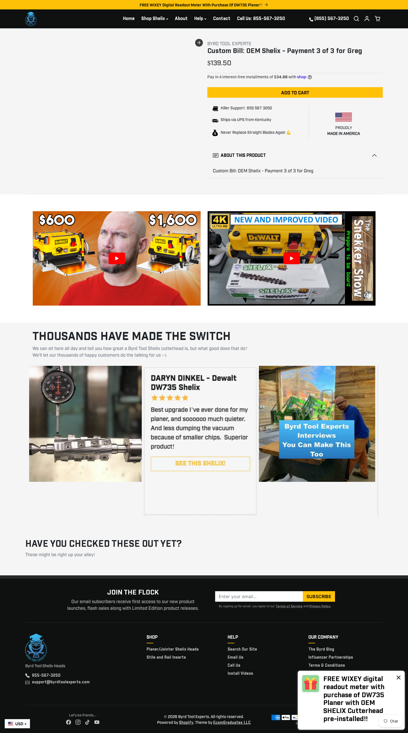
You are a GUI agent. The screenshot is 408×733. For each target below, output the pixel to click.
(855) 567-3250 (331, 19)
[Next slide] (199, 43)
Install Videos (240, 673)
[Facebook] (68, 722)
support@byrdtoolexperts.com (61, 682)
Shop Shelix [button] (153, 19)
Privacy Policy (320, 606)
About (181, 19)
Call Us (234, 665)
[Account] (367, 18)
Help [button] (198, 19)
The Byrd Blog (321, 649)
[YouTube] (97, 722)
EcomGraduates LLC (232, 722)
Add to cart (295, 92)
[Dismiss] (398, 677)
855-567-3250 (46, 675)
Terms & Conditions (326, 665)
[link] (351, 700)
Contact (221, 19)
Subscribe (318, 596)
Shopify (186, 722)
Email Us (235, 657)
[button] (356, 18)
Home (129, 19)
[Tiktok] (87, 722)
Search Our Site (242, 649)
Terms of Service (289, 606)
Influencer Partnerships (330, 657)
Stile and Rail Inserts (166, 657)
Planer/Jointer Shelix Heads (173, 649)
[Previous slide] (27, 43)
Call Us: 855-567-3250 (261, 19)
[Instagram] (78, 722)
